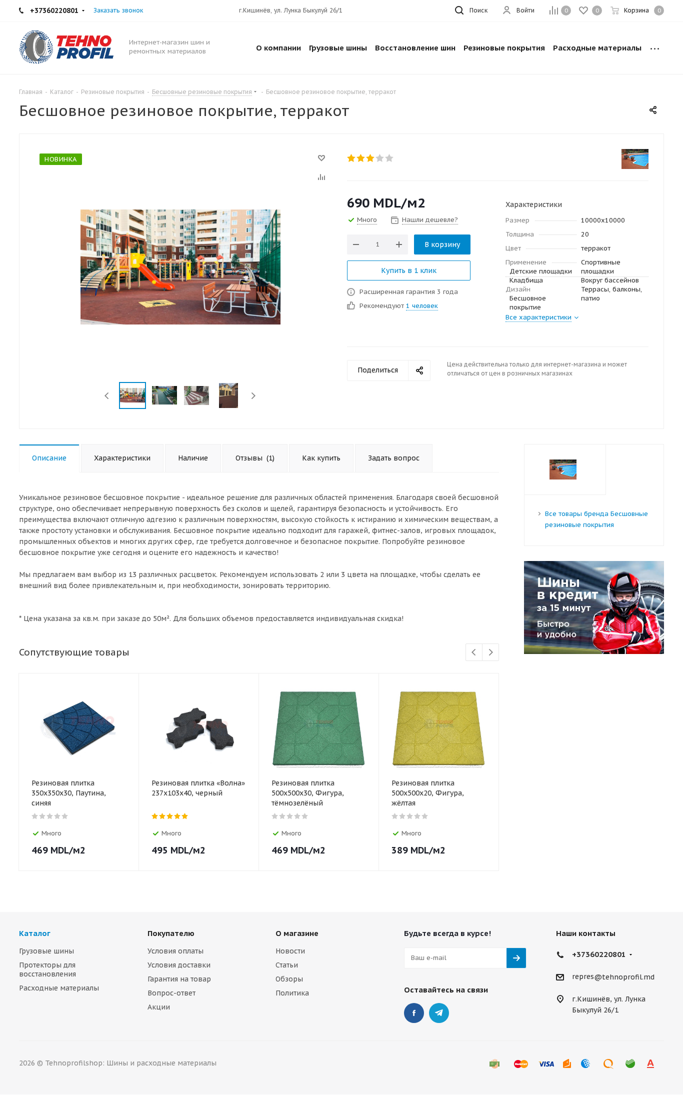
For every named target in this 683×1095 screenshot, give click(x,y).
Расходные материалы (59, 988)
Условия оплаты (176, 951)
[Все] (655, 48)
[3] (371, 158)
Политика (292, 993)
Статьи (287, 965)
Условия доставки (179, 965)
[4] (380, 158)
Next (253, 395)
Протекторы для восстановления (47, 969)
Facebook (414, 1013)
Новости (290, 951)
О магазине (297, 933)
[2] (361, 158)
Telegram (439, 1013)
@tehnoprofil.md (624, 977)
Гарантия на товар (179, 979)
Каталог (34, 933)
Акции (159, 1007)
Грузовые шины (46, 951)
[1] (351, 158)
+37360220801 (599, 954)
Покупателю (171, 933)
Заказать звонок (118, 10)
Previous (107, 395)
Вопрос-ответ (172, 993)
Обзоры (289, 979)
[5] (389, 158)
